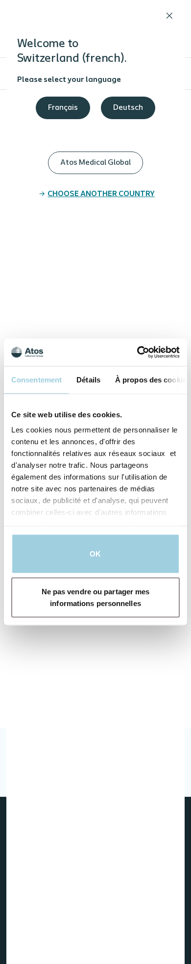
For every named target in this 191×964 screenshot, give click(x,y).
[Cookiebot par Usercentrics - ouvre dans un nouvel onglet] (137, 352)
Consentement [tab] (36, 379)
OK (95, 553)
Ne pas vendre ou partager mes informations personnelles (96, 597)
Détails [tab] (88, 379)
